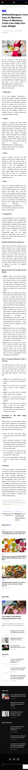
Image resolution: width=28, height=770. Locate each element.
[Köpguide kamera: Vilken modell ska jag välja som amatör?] (5, 632)
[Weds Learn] (14, 2)
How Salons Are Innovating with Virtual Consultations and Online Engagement (18, 677)
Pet (3, 601)
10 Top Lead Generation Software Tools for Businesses (17, 660)
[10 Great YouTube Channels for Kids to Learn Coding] (5, 670)
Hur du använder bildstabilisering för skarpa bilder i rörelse (18, 647)
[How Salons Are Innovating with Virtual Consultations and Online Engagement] (5, 677)
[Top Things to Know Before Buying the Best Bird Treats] (14, 607)
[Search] (26, 2)
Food (4, 10)
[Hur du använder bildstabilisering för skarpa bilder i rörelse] (5, 647)
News (6, 6)
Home (3, 6)
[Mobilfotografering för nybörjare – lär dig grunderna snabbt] (5, 640)
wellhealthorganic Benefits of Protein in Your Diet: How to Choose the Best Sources (14, 584)
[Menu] (2, 2)
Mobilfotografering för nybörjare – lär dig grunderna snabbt (16, 639)
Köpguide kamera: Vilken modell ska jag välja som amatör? (17, 632)
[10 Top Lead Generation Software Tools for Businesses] (5, 661)
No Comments (18, 30)
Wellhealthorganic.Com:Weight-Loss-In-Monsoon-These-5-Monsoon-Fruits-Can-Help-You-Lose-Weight (14, 502)
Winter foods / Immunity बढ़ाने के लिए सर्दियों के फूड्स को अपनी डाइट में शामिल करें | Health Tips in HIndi (14, 558)
